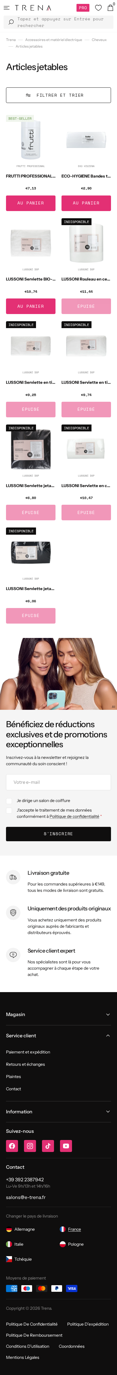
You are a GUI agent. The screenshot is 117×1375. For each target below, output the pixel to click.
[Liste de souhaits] (98, 7)
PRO (83, 7)
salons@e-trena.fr (26, 1197)
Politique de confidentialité (74, 816)
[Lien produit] (31, 163)
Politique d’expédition (88, 1324)
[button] (6, 7)
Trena (11, 39)
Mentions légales (22, 1357)
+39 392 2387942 (25, 1180)
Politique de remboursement (34, 1335)
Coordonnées (72, 1346)
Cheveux (99, 39)
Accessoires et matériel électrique (53, 39)
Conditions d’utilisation (27, 1346)
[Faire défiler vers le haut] (108, 1366)
